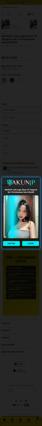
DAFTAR (11, 243)
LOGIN (30, 243)
